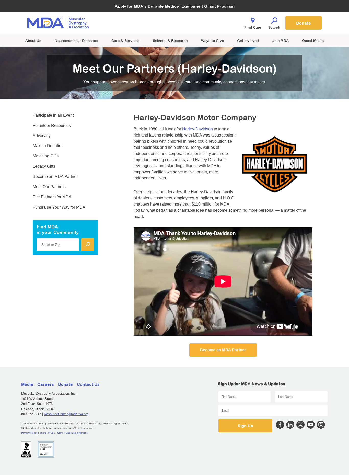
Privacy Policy (29, 432)
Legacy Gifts (44, 166)
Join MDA (280, 40)
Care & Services (125, 40)
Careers (45, 384)
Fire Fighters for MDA (52, 197)
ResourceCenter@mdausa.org (66, 414)
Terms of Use (47, 432)
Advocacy (42, 135)
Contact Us (88, 384)
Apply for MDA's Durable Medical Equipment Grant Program (175, 6)
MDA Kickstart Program (197, 26)
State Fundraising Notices (72, 432)
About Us (33, 40)
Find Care (252, 27)
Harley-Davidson (197, 129)
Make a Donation (48, 146)
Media (27, 384)
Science (170, 40)
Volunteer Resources (52, 125)
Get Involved (248, 40)
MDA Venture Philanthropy (199, 17)
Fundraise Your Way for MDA (59, 207)
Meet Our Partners (49, 187)
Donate (303, 23)
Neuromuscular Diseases (76, 40)
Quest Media (313, 40)
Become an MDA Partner (223, 350)
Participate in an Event (53, 115)
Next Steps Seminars (126, 23)
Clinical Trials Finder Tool (128, 17)
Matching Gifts (46, 156)
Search (274, 27)
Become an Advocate (126, 13)
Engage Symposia (123, 14)
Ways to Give (212, 40)
